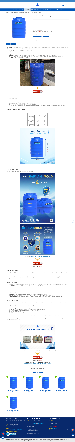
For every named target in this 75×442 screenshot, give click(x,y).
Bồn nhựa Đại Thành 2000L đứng (13, 411)
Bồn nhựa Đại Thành (14, 12)
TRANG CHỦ (15, 9)
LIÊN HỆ (60, 9)
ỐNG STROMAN (45, 9)
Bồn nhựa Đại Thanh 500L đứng (29, 391)
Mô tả (8, 44)
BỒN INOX (21, 9)
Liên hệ (41, 36)
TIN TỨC (51, 9)
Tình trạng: (35, 34)
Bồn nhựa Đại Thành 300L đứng (13, 391)
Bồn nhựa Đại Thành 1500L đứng (62, 391)
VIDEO (56, 9)
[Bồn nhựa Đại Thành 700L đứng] (37, 5)
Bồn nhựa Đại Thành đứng (24, 12)
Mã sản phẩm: (35, 20)
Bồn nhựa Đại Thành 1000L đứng (45, 391)
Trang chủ (7, 12)
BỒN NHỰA (27, 9)
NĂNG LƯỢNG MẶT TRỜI (35, 9)
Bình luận (13, 44)
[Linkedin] (41, 40)
